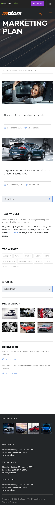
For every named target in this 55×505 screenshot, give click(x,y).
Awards (18, 255)
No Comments (33, 128)
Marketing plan (25, 261)
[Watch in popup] (10, 313)
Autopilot (7, 255)
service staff (12, 232)
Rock (5, 266)
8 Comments (34, 185)
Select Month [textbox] (10, 289)
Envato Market (9, 3)
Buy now (37, 3)
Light (47, 255)
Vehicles (15, 266)
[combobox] (27, 289)
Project (48, 261)
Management (9, 261)
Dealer (28, 255)
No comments (11, 359)
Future (38, 255)
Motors (39, 261)
